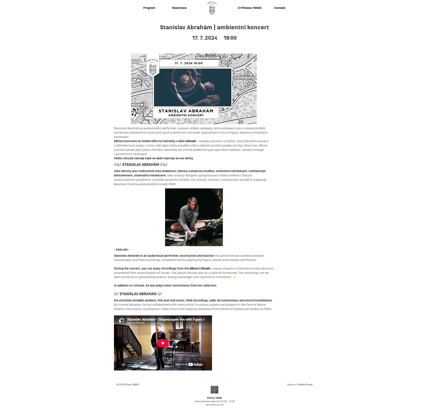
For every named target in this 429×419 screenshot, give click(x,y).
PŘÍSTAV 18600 (212, 8)
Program (149, 8)
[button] (194, 217)
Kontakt (279, 8)
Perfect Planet (305, 384)
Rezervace (179, 8)
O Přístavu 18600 (250, 8)
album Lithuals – (200, 268)
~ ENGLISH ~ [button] (122, 249)
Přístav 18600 (132, 384)
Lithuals (190, 141)
